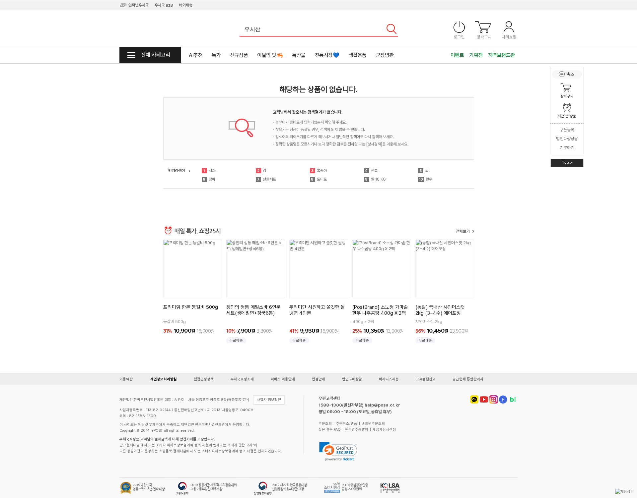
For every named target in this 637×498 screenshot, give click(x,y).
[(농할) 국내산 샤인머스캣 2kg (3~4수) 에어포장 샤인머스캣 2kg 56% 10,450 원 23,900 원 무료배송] (444, 269)
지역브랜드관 (501, 55)
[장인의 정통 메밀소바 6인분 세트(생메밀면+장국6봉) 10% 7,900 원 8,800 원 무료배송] (255, 269)
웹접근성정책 (204, 379)
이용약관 (126, 379)
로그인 (459, 36)
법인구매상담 (352, 379)
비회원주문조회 (373, 423)
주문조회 (325, 423)
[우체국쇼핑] (143, 29)
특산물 (299, 55)
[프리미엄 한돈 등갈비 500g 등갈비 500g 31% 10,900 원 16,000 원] (192, 269)
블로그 (513, 399)
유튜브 (484, 399)
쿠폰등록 (567, 129)
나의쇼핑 (509, 36)
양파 (209, 179)
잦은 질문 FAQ (329, 429)
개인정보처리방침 (163, 379)
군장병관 (385, 55)
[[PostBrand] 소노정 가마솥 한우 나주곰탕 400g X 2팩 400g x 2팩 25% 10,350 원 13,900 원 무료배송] (381, 269)
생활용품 (358, 55)
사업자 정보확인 (269, 400)
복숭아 (319, 170)
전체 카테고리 (155, 55)
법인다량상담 (567, 138)
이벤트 (457, 55)
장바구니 (484, 36)
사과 (209, 170)
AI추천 (195, 55)
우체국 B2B (164, 5)
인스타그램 (493, 399)
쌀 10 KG (375, 179)
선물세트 (266, 179)
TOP (567, 163)
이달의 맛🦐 (270, 55)
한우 (425, 179)
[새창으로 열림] (624, 491)
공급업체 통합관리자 (468, 379)
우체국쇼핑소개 (242, 379)
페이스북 (503, 399)
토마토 (319, 179)
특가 (216, 55)
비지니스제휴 (389, 379)
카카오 (474, 399)
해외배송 (185, 5)
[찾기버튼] (391, 29)
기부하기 (567, 147)
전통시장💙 (327, 55)
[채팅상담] (624, 492)
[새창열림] (340, 451)
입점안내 (318, 379)
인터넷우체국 (134, 5)
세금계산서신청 (384, 429)
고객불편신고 (426, 379)
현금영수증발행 (356, 429)
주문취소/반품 (346, 423)
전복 (371, 170)
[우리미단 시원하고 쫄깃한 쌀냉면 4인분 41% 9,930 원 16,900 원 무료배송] (318, 269)
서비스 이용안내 (283, 379)
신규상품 (239, 55)
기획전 (476, 55)
